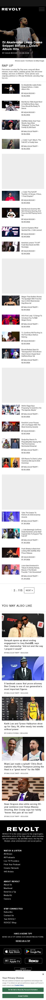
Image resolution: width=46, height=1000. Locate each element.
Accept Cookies (23, 996)
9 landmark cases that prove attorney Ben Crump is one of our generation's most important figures (23, 686)
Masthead (8, 888)
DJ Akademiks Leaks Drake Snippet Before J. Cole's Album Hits (31, 87)
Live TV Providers (11, 861)
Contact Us (9, 915)
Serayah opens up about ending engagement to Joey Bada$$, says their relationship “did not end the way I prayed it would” (23, 644)
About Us (8, 884)
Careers (7, 899)
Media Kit (8, 895)
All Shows (8, 854)
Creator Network (11, 868)
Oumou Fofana (12, 733)
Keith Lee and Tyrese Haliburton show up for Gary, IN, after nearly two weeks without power (23, 726)
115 (20, 590)
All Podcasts (9, 857)
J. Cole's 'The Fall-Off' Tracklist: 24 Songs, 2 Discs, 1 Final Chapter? (31, 194)
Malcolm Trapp (30, 131)
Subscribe (8, 912)
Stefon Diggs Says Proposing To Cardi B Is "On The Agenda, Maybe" (31, 408)
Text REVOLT (10, 919)
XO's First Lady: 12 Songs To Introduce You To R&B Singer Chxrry (31, 318)
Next (28, 590)
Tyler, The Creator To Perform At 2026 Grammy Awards (30, 515)
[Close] (43, 974)
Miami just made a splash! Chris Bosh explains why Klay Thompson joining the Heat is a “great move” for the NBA (24, 766)
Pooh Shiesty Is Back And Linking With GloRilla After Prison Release (30, 551)
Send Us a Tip (10, 892)
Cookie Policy (19, 985)
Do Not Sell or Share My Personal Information (23, 990)
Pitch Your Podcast (12, 864)
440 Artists (9, 871)
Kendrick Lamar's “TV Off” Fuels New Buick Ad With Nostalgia (30, 245)
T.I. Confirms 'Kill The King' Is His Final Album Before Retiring (31, 335)
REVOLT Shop (10, 922)
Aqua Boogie (11, 53)
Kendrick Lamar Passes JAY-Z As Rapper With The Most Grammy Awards (30, 425)
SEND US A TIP (23, 941)
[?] (11, 89)
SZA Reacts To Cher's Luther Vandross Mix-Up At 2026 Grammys (31, 461)
